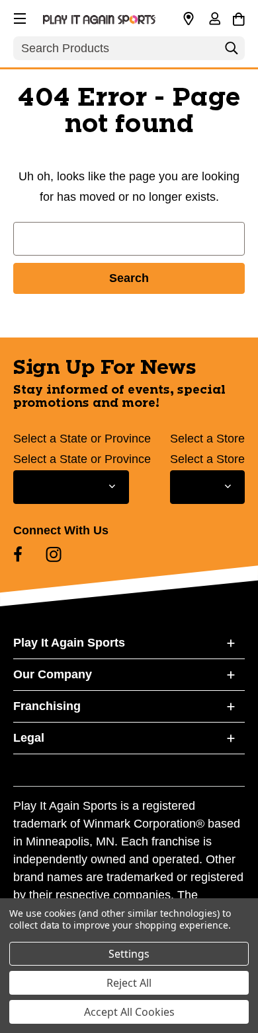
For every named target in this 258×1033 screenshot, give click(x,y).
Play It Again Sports (69, 642)
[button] (18, 16)
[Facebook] (18, 554)
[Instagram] (54, 554)
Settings (129, 953)
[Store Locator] (188, 19)
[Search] (231, 51)
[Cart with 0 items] (238, 17)
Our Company (52, 674)
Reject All (129, 983)
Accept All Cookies (129, 1012)
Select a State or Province (82, 438)
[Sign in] (214, 20)
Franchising (47, 706)
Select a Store (207, 438)
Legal (28, 737)
